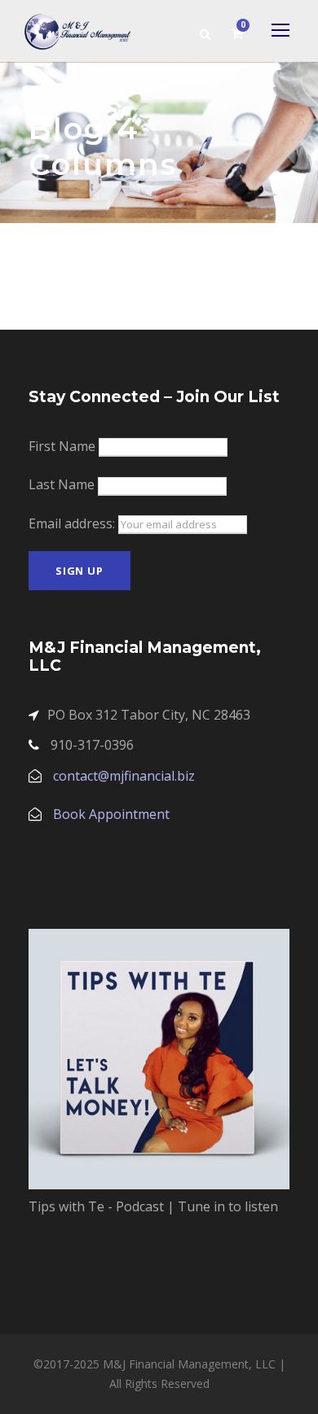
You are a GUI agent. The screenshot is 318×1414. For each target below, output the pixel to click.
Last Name (62, 484)
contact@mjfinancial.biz (124, 776)
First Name (62, 446)
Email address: (73, 523)
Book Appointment (113, 814)
